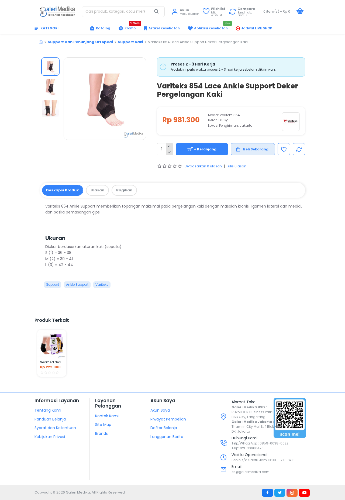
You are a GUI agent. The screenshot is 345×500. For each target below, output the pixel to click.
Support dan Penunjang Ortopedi (80, 41)
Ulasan (97, 190)
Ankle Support (77, 284)
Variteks (101, 284)
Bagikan (124, 190)
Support (52, 284)
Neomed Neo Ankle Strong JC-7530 (52, 362)
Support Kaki (130, 41)
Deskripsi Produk (62, 190)
